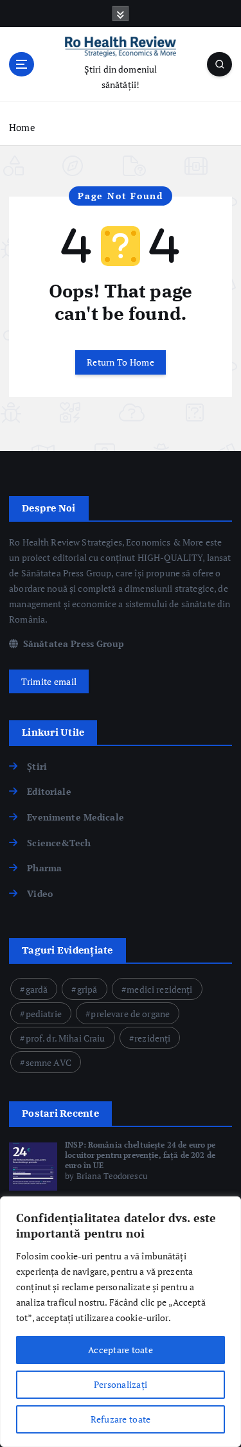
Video (40, 893)
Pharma (44, 868)
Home (22, 127)
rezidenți (152, 1038)
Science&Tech (59, 843)
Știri (37, 766)
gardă (37, 989)
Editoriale (49, 791)
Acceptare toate (120, 1350)
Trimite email (48, 681)
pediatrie (44, 1014)
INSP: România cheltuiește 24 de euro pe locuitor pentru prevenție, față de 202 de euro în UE (140, 1155)
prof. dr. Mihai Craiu (65, 1038)
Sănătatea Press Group (72, 643)
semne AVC (48, 1062)
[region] (120, 1321)
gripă (87, 989)
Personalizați (120, 1384)
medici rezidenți (159, 989)
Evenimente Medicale (75, 817)
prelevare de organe (130, 1014)
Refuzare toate (121, 1419)
